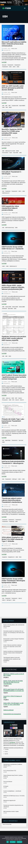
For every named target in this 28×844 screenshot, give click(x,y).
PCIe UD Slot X (5, 152)
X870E (10, 107)
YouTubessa (12, 742)
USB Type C (14, 479)
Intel (3, 191)
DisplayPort (4, 557)
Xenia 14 (17, 399)
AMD (9, 105)
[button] (25, 8)
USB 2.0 (20, 598)
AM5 (6, 105)
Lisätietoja (19, 841)
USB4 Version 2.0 (5, 193)
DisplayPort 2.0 (11, 557)
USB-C (14, 66)
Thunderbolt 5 (5, 66)
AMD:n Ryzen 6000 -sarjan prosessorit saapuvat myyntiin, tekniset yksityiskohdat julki (13, 287)
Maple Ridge (7, 440)
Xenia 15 (22, 399)
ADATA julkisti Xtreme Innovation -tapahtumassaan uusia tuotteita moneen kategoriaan (14, 377)
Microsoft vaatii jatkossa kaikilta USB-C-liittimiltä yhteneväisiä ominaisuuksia (14, 44)
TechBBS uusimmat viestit (11, 760)
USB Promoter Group (9, 227)
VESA (20, 557)
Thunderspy (11, 521)
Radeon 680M (22, 306)
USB (3, 227)
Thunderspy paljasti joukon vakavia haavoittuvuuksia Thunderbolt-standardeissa (12, 500)
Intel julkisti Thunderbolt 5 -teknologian (12, 173)
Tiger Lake (21, 440)
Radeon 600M (8, 306)
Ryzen (11, 152)
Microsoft (4, 64)
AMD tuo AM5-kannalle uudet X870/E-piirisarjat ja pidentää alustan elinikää (13, 88)
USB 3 (10, 66)
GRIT (16, 398)
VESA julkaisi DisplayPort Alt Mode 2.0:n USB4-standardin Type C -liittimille (12, 539)
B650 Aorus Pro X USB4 (10, 150)
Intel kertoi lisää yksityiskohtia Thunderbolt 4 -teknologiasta (13, 462)
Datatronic (10, 669)
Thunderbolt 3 (10, 64)
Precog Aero (5, 399)
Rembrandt (4, 308)
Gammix (20, 398)
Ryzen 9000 (15, 152)
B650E (17, 150)
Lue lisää (4, 62)
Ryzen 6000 (10, 308)
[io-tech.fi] (6, 8)
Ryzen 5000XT (22, 105)
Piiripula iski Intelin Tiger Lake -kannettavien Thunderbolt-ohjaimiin (13, 421)
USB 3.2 (3, 600)
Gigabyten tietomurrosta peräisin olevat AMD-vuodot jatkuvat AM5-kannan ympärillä (14, 338)
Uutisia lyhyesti (8, 621)
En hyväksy (12, 841)
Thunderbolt (7, 191)
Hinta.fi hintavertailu (7, 824)
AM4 (3, 105)
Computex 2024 (15, 105)
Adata (3, 398)
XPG (13, 399)
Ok (7, 841)
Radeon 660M (15, 306)
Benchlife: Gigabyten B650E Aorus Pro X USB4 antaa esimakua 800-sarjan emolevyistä (12, 132)
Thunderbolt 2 (11, 519)
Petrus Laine (14, 48)
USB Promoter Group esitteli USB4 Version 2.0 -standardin (12, 248)
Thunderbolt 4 (17, 64)
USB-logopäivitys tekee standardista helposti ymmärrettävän (10, 208)
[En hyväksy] (26, 839)
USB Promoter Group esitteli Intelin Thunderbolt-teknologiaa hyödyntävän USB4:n (13, 580)
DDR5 (13, 398)
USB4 (18, 66)
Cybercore (8, 398)
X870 (7, 107)
